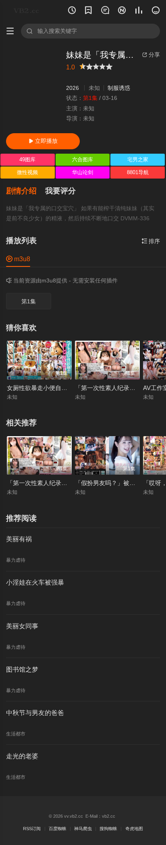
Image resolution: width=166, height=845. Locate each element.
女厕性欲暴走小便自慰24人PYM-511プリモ (64, 387)
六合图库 (82, 159)
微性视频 (27, 172)
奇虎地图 (134, 828)
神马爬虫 (83, 828)
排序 (150, 241)
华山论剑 (82, 172)
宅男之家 (137, 159)
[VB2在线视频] (27, 10)
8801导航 (138, 172)
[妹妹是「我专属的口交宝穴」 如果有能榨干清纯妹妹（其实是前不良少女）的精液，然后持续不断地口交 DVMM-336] (33, 88)
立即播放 (43, 141)
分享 (151, 54)
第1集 (28, 301)
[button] (25, 191)
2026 (72, 88)
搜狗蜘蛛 (108, 828)
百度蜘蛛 (57, 828)
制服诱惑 (119, 88)
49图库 (27, 159)
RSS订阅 (32, 828)
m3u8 (18, 258)
